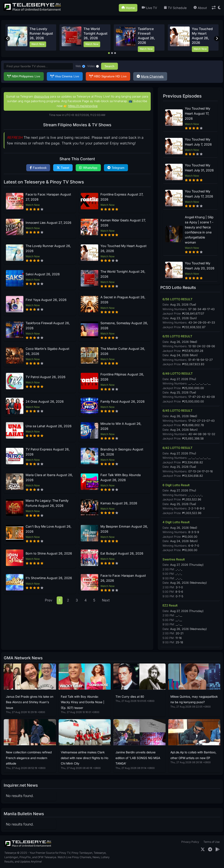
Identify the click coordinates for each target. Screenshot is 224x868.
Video (91, 66)
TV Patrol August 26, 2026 (45, 377)
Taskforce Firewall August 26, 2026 (48, 325)
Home (130, 8)
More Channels (152, 76)
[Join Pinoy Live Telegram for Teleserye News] (210, 849)
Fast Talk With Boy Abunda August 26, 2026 (120, 477)
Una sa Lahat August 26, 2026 (49, 426)
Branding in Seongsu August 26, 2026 (121, 451)
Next (106, 600)
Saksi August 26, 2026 (43, 274)
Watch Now (37, 44)
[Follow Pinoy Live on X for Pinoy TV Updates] (203, 849)
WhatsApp (90, 167)
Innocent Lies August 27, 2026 (48, 222)
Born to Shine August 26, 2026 (49, 553)
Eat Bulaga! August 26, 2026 (121, 553)
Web (78, 66)
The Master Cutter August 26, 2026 (122, 351)
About (202, 8)
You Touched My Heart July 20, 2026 (199, 265)
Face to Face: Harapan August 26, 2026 (123, 578)
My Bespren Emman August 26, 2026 (124, 529)
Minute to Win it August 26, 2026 (120, 426)
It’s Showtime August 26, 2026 (49, 578)
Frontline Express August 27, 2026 (121, 196)
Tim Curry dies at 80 (130, 696)
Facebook (40, 167)
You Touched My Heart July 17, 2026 (199, 193)
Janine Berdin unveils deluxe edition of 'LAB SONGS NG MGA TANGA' (138, 758)
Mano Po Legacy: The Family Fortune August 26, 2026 (47, 503)
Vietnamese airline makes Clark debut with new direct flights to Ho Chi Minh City (84, 758)
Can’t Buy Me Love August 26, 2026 (48, 529)
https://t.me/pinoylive (83, 106)
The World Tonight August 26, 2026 (95, 33)
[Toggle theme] (219, 7)
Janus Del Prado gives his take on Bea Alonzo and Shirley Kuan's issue (29, 702)
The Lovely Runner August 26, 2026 (41, 33)
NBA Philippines (26, 76)
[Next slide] (217, 38)
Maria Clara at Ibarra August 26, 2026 (49, 477)
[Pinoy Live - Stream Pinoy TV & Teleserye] (32, 10)
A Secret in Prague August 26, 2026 (122, 299)
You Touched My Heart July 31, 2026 (199, 167)
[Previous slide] (7, 38)
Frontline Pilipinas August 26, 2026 (122, 376)
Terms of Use (211, 841)
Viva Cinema (67, 76)
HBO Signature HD (110, 76)
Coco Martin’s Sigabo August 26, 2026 (47, 351)
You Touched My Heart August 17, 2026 (197, 113)
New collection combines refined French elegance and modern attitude (29, 758)
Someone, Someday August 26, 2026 (124, 325)
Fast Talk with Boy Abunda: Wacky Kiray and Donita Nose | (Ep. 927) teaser (82, 702)
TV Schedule (177, 8)
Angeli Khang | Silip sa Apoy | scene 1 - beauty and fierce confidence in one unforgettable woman (199, 229)
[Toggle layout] (214, 7)
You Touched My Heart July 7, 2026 (198, 141)
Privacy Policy (190, 841)
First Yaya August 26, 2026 (46, 300)
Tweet (65, 167)
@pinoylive (41, 96)
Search (109, 66)
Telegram (118, 167)
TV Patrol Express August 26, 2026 (48, 451)
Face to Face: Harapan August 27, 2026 (48, 196)
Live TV (151, 8)
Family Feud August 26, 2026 (122, 401)
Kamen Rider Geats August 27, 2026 (123, 222)
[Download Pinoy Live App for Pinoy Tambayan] (217, 849)
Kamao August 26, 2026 (118, 503)
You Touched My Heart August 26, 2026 (123, 248)
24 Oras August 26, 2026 (45, 401)
